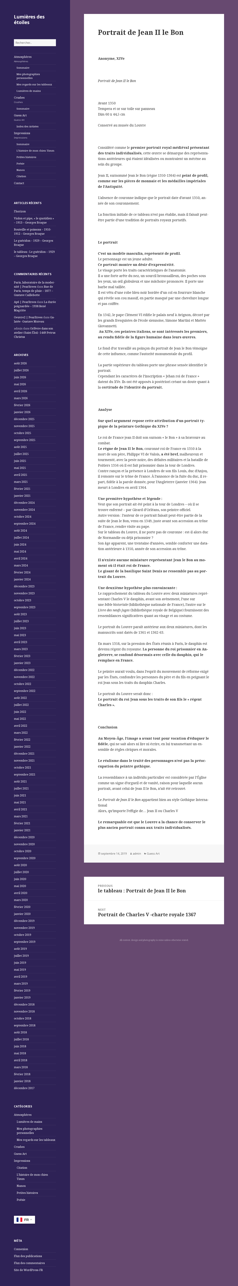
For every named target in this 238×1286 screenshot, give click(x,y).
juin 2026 (20, 377)
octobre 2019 (22, 935)
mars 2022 (21, 733)
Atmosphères (23, 59)
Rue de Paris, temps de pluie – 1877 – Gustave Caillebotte (33, 291)
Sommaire (23, 67)
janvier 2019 (22, 997)
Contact (19, 183)
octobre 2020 (22, 851)
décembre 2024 (24, 503)
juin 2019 (20, 963)
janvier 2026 (22, 412)
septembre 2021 (24, 774)
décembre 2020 (24, 837)
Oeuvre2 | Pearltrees (28, 317)
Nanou (21, 170)
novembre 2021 (24, 760)
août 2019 (20, 949)
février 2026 (22, 405)
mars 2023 (21, 649)
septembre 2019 (24, 942)
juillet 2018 (21, 1039)
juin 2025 (20, 461)
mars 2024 (21, 565)
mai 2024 (20, 551)
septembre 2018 (24, 1025)
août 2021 (20, 781)
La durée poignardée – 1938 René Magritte (35, 306)
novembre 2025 (24, 426)
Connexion (21, 1249)
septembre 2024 (24, 523)
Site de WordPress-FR (28, 1270)
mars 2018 (21, 1067)
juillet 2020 (21, 872)
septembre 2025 (24, 440)
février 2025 (22, 489)
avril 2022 (20, 726)
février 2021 (22, 823)
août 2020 (20, 865)
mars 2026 (21, 398)
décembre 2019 (24, 921)
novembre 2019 (24, 928)
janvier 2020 (22, 914)
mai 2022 (20, 719)
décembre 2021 (24, 753)
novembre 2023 (24, 593)
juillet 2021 (21, 788)
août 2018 (20, 1032)
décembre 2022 (24, 670)
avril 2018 (20, 1060)
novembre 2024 (24, 510)
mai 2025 (20, 468)
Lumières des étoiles (29, 19)
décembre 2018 (24, 1004)
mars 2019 (21, 983)
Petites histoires (26, 157)
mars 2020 (21, 900)
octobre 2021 (22, 767)
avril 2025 (20, 475)
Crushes (19, 100)
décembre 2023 (24, 586)
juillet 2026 (21, 370)
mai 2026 (20, 384)
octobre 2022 (22, 684)
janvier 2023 (22, 663)
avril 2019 (20, 976)
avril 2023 (20, 642)
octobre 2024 (22, 517)
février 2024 (22, 572)
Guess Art (20, 117)
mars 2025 (21, 482)
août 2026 (20, 363)
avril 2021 (20, 809)
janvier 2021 (22, 830)
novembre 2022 (24, 677)
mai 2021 (20, 802)
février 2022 (22, 740)
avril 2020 (20, 893)
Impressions (22, 135)
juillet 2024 (21, 537)
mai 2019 (20, 970)
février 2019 (22, 990)
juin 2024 (20, 544)
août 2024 (20, 530)
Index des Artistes (28, 126)
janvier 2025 (22, 496)
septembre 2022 (24, 691)
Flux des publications (28, 1256)
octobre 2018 (22, 1018)
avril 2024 (20, 558)
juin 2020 (20, 879)
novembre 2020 (24, 844)
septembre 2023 (24, 607)
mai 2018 (20, 1053)
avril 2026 (20, 391)
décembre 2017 (24, 1088)
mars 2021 (21, 816)
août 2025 (20, 447)
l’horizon (20, 211)
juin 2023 (20, 628)
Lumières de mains (29, 91)
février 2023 (22, 656)
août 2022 (20, 698)
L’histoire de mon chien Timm (35, 150)
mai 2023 (20, 635)
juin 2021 (20, 795)
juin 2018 (20, 1046)
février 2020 (22, 907)
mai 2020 (20, 886)
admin (137, 853)
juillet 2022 (21, 705)
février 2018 (22, 1074)
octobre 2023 (22, 600)
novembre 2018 (24, 1011)
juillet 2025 (21, 454)
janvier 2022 (22, 746)
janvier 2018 (22, 1081)
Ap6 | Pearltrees (25, 302)
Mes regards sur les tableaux (34, 84)
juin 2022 (20, 712)
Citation (21, 176)
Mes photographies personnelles (28, 76)
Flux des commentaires (29, 1263)
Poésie (20, 163)
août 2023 (20, 614)
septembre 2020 (24, 858)
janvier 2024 (22, 579)
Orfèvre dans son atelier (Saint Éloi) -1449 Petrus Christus (34, 333)
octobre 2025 (22, 433)
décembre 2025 (24, 419)
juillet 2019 (21, 956)
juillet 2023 (21, 621)
